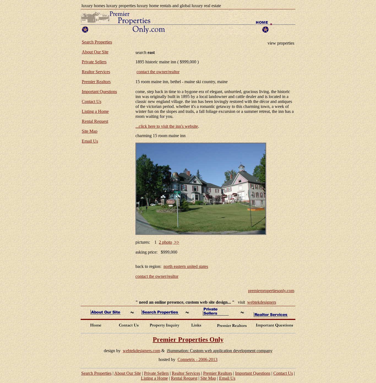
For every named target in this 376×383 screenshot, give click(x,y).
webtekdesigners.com (141, 350)
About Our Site (95, 52)
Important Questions (99, 91)
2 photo (165, 242)
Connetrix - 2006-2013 (197, 359)
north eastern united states (186, 266)
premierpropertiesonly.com (271, 290)
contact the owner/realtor (158, 71)
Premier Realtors (96, 81)
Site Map (89, 131)
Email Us (90, 141)
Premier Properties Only (188, 339)
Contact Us (91, 101)
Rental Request (95, 121)
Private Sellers (94, 61)
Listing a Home (95, 111)
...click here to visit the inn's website (166, 126)
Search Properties (97, 42)
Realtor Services (96, 71)
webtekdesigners (261, 302)
